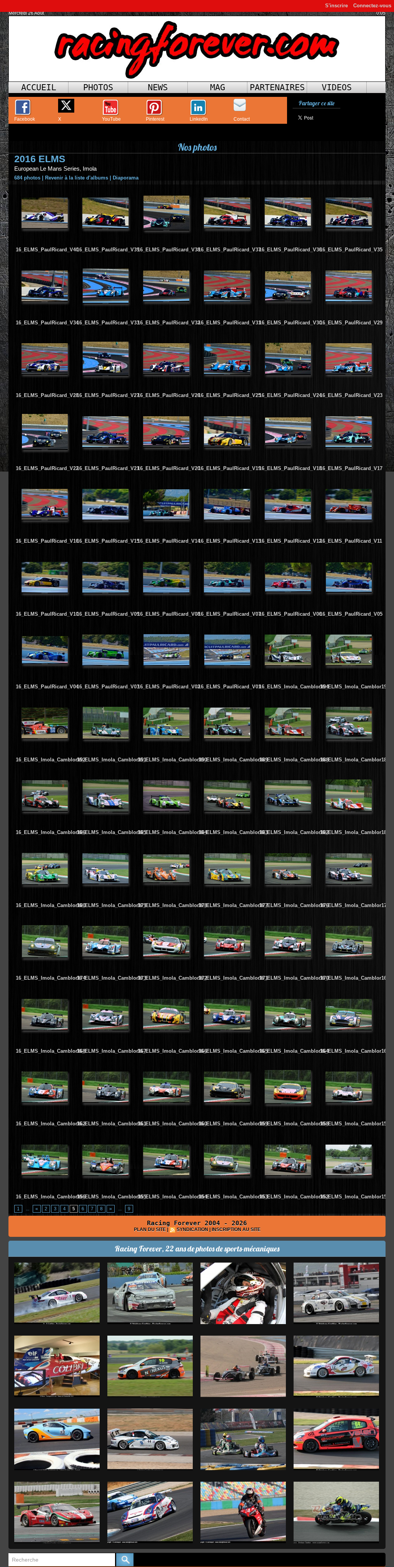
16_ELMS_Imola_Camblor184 (172, 832)
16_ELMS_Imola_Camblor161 (111, 1124)
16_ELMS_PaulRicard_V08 (168, 614)
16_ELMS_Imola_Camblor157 (354, 1124)
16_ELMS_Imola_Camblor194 (294, 687)
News (158, 87)
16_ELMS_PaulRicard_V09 (108, 614)
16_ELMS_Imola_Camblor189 (233, 760)
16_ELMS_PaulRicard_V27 (108, 395)
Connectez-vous (372, 5)
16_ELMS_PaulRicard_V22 (47, 468)
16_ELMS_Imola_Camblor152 (294, 1197)
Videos (337, 87)
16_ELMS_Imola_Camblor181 (354, 832)
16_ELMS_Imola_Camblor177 (233, 905)
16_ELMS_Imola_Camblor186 (50, 832)
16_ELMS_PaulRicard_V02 (168, 687)
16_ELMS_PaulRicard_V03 (108, 687)
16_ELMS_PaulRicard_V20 (168, 468)
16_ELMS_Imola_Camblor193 (354, 687)
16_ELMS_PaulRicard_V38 (168, 250)
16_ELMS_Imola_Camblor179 (111, 905)
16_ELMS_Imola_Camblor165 (233, 1051)
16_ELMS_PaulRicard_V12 (290, 541)
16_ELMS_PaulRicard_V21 (108, 468)
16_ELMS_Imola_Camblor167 (111, 1051)
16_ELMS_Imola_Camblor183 (233, 832)
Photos (98, 87)
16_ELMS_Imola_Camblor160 (172, 1124)
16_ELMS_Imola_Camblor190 (172, 760)
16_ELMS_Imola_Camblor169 (354, 978)
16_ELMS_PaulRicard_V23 (351, 395)
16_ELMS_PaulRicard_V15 (108, 541)
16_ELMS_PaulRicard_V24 (290, 395)
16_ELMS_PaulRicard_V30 (290, 323)
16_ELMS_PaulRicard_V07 (229, 614)
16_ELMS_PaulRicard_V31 (229, 323)
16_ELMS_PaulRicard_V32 (168, 323)
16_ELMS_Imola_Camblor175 (354, 905)
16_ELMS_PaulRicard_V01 (229, 687)
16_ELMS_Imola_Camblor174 (50, 978)
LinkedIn (199, 119)
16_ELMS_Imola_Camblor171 (233, 978)
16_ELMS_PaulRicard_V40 (47, 250)
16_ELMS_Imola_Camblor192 (50, 760)
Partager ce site (316, 103)
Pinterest (155, 119)
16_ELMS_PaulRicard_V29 (351, 323)
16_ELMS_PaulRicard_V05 (351, 614)
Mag (217, 87)
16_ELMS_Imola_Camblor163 (354, 1051)
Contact (242, 119)
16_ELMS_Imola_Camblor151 (354, 1197)
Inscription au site (236, 1229)
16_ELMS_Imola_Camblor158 (294, 1124)
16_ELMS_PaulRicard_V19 (229, 468)
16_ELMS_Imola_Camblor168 (50, 1051)
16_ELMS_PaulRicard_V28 (47, 395)
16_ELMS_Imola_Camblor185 (111, 832)
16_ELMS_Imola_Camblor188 (294, 760)
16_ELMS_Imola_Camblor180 (50, 905)
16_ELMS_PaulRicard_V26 (168, 395)
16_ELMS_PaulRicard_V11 (351, 541)
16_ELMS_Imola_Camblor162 (50, 1124)
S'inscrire (336, 5)
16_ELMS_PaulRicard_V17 (351, 468)
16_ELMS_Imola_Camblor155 (111, 1197)
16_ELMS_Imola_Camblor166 (172, 1051)
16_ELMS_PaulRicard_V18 (290, 468)
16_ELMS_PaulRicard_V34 (47, 323)
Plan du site (150, 1229)
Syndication (192, 1229)
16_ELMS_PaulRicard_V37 (229, 250)
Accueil (38, 87)
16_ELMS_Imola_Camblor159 (233, 1124)
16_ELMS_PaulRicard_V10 (47, 614)
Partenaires (277, 87)
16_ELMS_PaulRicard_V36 (290, 250)
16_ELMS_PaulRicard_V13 (229, 541)
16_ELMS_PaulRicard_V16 (47, 541)
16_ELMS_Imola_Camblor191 (111, 760)
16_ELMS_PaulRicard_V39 (108, 250)
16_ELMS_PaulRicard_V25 (229, 395)
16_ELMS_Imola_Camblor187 (354, 760)
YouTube (111, 119)
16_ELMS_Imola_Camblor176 (294, 905)
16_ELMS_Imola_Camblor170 (294, 978)
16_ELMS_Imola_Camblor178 (172, 905)
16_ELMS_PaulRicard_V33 (108, 323)
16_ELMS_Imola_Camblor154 (172, 1197)
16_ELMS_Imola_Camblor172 (172, 978)
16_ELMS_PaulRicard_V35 (351, 250)
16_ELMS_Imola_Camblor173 (111, 978)
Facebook (24, 119)
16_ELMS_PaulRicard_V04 (47, 687)
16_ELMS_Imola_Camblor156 (50, 1197)
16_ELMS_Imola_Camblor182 (294, 832)
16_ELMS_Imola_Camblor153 (233, 1197)
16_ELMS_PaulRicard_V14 (168, 541)
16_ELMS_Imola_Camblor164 (294, 1051)
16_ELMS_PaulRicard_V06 (290, 614)
